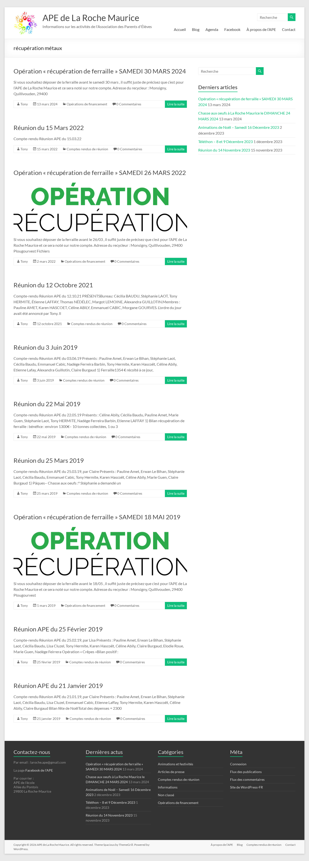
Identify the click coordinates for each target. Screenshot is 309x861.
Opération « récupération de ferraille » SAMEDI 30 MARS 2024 (100, 71)
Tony (24, 104)
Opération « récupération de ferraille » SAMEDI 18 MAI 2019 (97, 517)
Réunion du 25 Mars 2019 (49, 460)
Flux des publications (246, 772)
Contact (288, 29)
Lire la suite (175, 104)
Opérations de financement (87, 104)
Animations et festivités (175, 764)
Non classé (166, 795)
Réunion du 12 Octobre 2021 (53, 285)
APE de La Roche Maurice (90, 17)
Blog (195, 29)
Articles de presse (171, 772)
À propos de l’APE (261, 29)
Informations (167, 787)
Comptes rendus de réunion (87, 149)
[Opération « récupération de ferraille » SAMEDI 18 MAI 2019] (100, 527)
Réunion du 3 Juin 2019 (45, 347)
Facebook (232, 29)
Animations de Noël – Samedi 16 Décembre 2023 (238, 127)
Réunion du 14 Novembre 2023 (224, 150)
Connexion (238, 764)
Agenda (211, 29)
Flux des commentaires (247, 779)
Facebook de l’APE (39, 770)
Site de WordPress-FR (246, 787)
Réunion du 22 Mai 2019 (47, 404)
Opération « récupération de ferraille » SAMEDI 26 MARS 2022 (100, 172)
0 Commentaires (128, 104)
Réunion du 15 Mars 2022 (49, 127)
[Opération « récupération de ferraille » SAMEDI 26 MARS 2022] (100, 183)
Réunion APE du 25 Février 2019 (58, 629)
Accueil (180, 29)
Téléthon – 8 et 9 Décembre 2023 (225, 141)
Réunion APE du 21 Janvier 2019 (58, 685)
